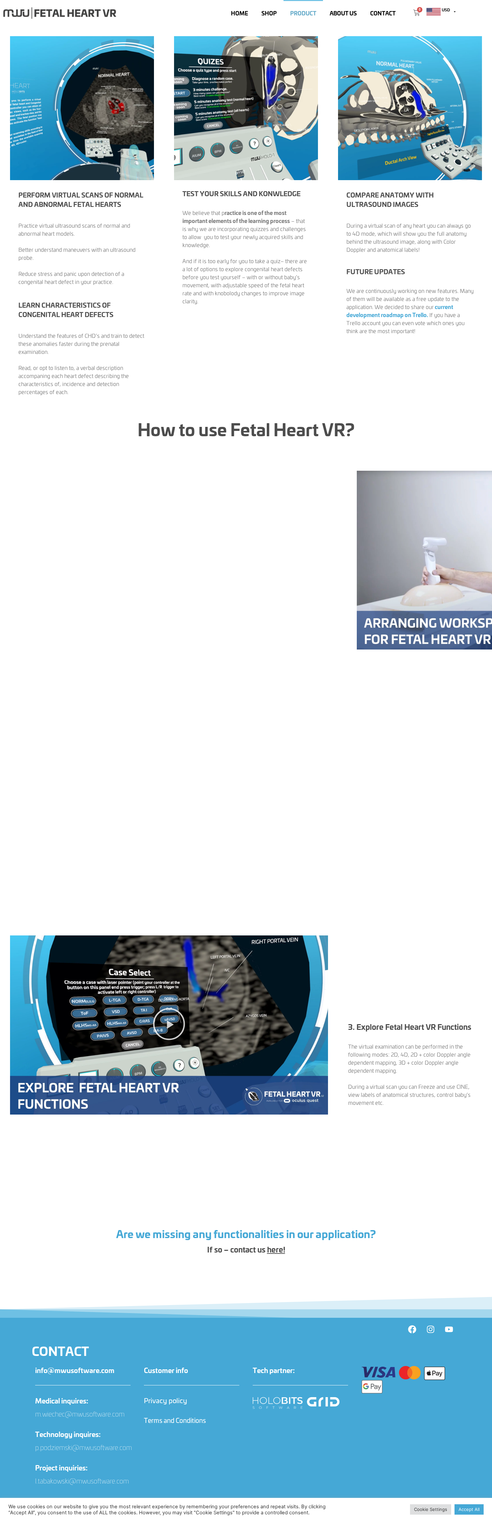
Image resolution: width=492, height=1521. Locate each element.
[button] (169, 1025)
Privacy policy (165, 1400)
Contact (383, 13)
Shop (269, 13)
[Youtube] (449, 1329)
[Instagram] (430, 1329)
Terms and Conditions (175, 1420)
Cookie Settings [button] (430, 1509)
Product (303, 13)
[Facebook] (412, 1329)
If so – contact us (246, 1249)
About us (343, 13)
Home (239, 13)
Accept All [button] (469, 1509)
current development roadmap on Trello (399, 310)
